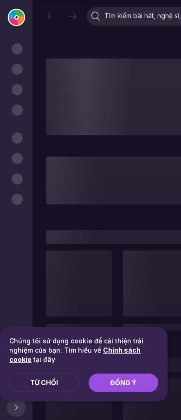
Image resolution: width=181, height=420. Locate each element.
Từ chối (44, 383)
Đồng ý (123, 383)
